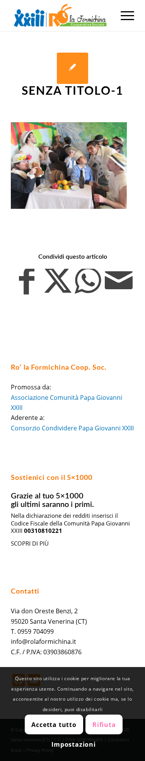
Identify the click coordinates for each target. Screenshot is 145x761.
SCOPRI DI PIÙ (30, 543)
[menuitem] (123, 15)
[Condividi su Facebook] (26, 285)
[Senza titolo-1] (72, 68)
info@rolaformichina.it (43, 641)
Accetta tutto (53, 724)
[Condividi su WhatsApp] (88, 285)
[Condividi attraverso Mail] (119, 285)
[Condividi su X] (57, 285)
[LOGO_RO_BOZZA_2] (60, 15)
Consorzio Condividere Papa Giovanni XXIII (72, 428)
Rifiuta (104, 724)
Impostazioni (73, 744)
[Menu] (123, 15)
